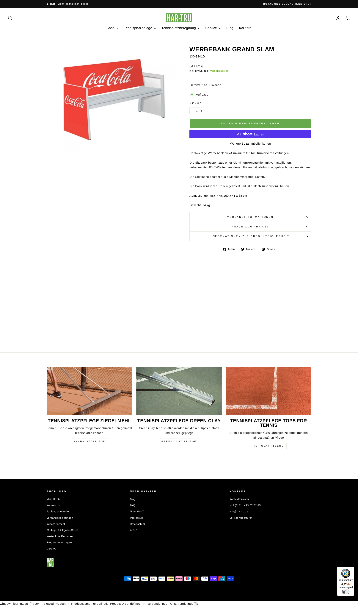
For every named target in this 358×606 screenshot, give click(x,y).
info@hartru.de (239, 511)
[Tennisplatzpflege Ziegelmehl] (89, 391)
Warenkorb (53, 505)
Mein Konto (54, 499)
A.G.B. (134, 530)
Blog (229, 28)
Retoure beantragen (59, 542)
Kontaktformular (239, 499)
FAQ (132, 505)
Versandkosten (219, 70)
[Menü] (352, 569)
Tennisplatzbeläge (138, 28)
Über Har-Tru (138, 511)
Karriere (245, 28)
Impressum (137, 517)
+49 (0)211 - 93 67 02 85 (245, 505)
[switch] (345, 592)
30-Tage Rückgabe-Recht (62, 530)
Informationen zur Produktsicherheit (250, 236)
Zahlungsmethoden (58, 511)
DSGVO (51, 548)
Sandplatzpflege (89, 441)
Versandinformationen (250, 216)
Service (211, 28)
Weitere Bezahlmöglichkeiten (250, 143)
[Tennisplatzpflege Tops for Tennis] (268, 391)
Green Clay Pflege (179, 441)
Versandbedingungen (60, 517)
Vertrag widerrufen (241, 517)
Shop (111, 28)
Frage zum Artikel (250, 226)
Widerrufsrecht (56, 524)
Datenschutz (137, 524)
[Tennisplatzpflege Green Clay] (179, 391)
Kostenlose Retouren (60, 536)
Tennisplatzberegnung (179, 28)
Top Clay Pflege (269, 446)
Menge (195, 103)
